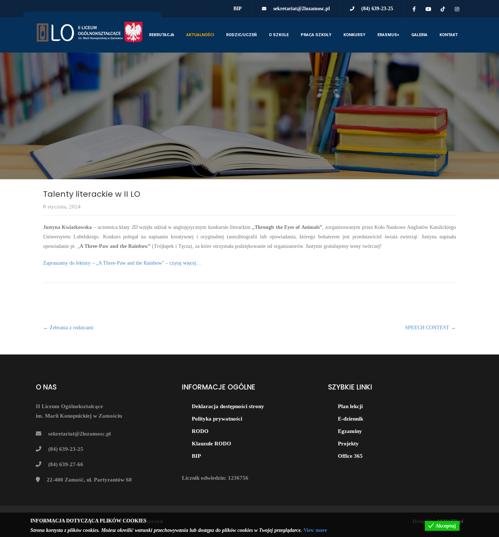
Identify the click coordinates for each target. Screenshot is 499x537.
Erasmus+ (388, 34)
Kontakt (448, 34)
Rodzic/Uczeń (241, 34)
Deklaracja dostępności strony (228, 406)
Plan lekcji (350, 406)
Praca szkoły (316, 34)
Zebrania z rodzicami (68, 327)
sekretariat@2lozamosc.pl (301, 8)
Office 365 (350, 456)
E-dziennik (350, 419)
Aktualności (200, 34)
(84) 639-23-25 (377, 8)
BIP (237, 8)
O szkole (279, 34)
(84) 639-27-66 (65, 464)
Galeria (419, 34)
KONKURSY (354, 34)
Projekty (348, 443)
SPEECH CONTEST (430, 327)
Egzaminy (350, 431)
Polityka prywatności (217, 419)
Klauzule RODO (211, 443)
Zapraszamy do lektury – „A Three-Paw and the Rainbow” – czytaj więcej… (123, 263)
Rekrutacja (161, 34)
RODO (200, 431)
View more (315, 530)
